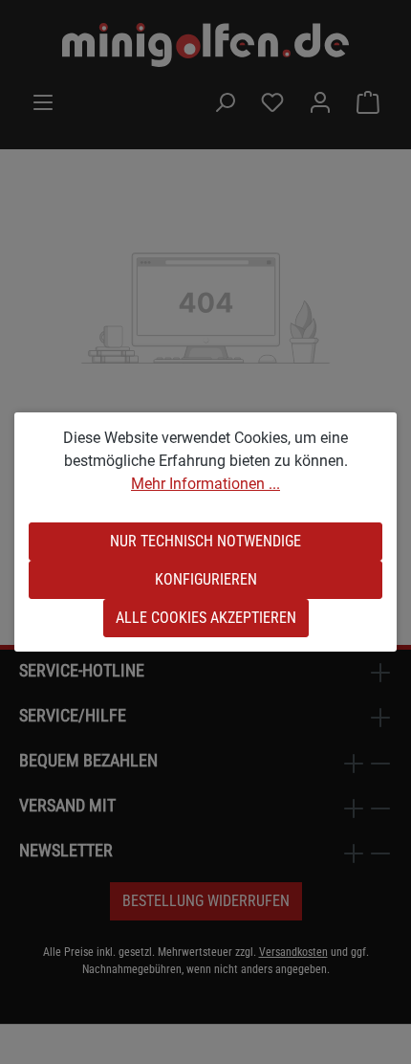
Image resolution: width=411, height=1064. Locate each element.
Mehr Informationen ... (205, 484)
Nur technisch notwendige (205, 541)
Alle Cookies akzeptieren (206, 618)
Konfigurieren (206, 579)
